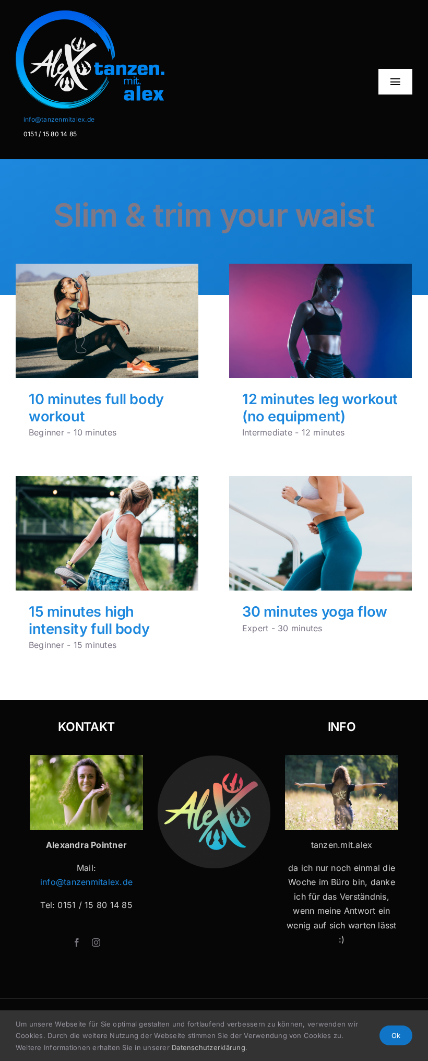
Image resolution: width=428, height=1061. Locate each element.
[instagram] (96, 942)
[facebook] (77, 942)
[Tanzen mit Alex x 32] (341, 759)
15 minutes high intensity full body (89, 620)
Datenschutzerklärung (208, 1047)
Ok (395, 1035)
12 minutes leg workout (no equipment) (320, 408)
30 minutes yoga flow (314, 611)
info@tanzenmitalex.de (58, 119)
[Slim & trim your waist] (107, 321)
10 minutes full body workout (96, 408)
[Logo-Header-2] (119, 14)
